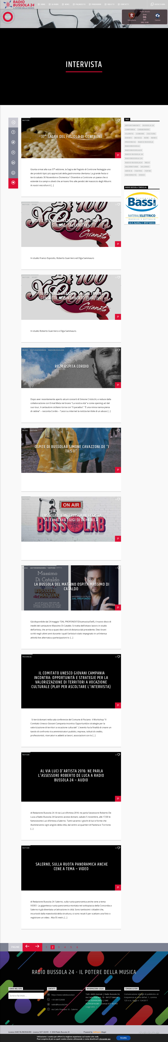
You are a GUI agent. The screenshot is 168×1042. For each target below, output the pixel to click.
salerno (145, 167)
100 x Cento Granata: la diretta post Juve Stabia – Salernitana (72, 223)
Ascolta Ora (159, 4)
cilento (129, 134)
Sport (35, 204)
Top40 (148, 171)
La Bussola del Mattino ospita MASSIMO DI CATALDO (71, 586)
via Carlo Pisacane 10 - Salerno (64, 1009)
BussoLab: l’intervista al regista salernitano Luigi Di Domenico (72, 517)
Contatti (125, 4)
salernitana (131, 167)
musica (138, 138)
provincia (130, 142)
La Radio (55, 4)
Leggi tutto (90, 1007)
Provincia (27, 657)
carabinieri (143, 129)
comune (140, 134)
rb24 (147, 162)
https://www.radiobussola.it (63, 995)
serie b (128, 171)
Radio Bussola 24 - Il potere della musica (84, 972)
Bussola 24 (148, 125)
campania (130, 129)
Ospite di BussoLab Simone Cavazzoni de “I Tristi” (72, 449)
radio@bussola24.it (59, 1004)
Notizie (25, 120)
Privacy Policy (76, 1032)
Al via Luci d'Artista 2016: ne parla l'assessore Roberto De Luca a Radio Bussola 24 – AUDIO (71, 775)
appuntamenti (132, 125)
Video (142, 175)
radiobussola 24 (133, 158)
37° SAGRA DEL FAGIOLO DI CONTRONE (72, 137)
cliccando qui (104, 1039)
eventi (128, 138)
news (154, 138)
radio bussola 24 (134, 154)
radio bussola (145, 142)
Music (25, 350)
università (130, 175)
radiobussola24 (56, 350)
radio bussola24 (133, 162)
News (67, 4)
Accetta (123, 1038)
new (146, 138)
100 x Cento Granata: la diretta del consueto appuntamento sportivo (72, 296)
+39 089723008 (58, 999)
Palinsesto (80, 4)
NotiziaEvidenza (38, 350)
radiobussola (132, 146)
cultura (151, 134)
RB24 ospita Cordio (72, 366)
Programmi (96, 4)
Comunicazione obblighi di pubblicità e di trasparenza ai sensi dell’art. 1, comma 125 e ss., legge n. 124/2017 (141, 997)
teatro (138, 171)
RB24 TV (111, 4)
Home (43, 4)
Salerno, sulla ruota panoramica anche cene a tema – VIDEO (72, 866)
